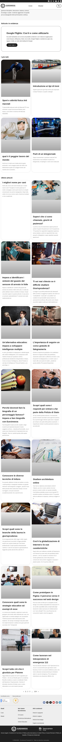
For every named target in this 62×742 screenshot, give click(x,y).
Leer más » (12, 45)
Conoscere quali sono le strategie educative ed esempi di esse (14, 605)
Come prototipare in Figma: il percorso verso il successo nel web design (46, 596)
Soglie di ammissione (38, 723)
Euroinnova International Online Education (24, 720)
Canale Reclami (50, 733)
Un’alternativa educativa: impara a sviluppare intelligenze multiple (14, 345)
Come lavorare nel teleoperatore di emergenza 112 (42, 659)
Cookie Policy (41, 733)
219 (35, 691)
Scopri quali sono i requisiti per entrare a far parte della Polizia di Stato (46, 408)
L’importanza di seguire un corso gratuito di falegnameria (46, 345)
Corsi (30, 6)
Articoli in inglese (37, 716)
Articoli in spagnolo (38, 712)
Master (40, 6)
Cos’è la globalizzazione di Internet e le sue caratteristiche (46, 544)
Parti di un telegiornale (44, 154)
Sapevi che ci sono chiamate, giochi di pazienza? (42, 220)
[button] (59, 6)
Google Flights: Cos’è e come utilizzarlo (28, 33)
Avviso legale (4, 733)
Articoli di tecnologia (38, 719)
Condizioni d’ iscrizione (15, 733)
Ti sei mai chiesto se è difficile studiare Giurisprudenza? (44, 284)
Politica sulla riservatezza (30, 733)
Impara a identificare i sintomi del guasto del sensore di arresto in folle (15, 281)
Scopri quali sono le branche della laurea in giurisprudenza (13, 532)
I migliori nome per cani (14, 182)
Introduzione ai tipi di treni (46, 86)
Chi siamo (20, 715)
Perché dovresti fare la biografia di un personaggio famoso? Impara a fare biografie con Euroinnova (13, 415)
